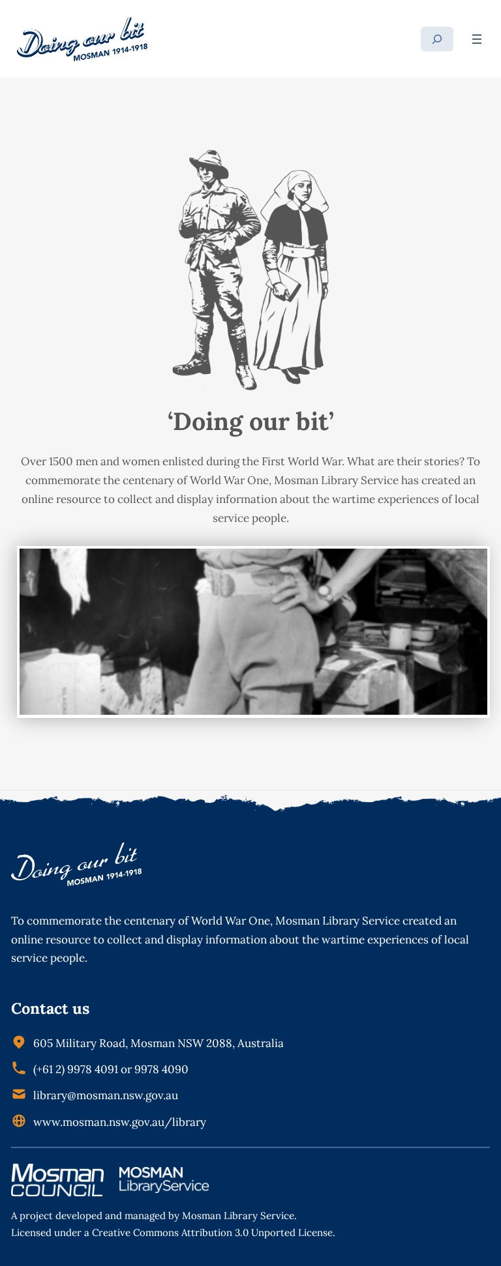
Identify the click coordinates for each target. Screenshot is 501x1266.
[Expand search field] (437, 39)
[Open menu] (477, 39)
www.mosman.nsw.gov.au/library (119, 1122)
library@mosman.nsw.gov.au (105, 1095)
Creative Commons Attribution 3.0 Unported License (212, 1232)
